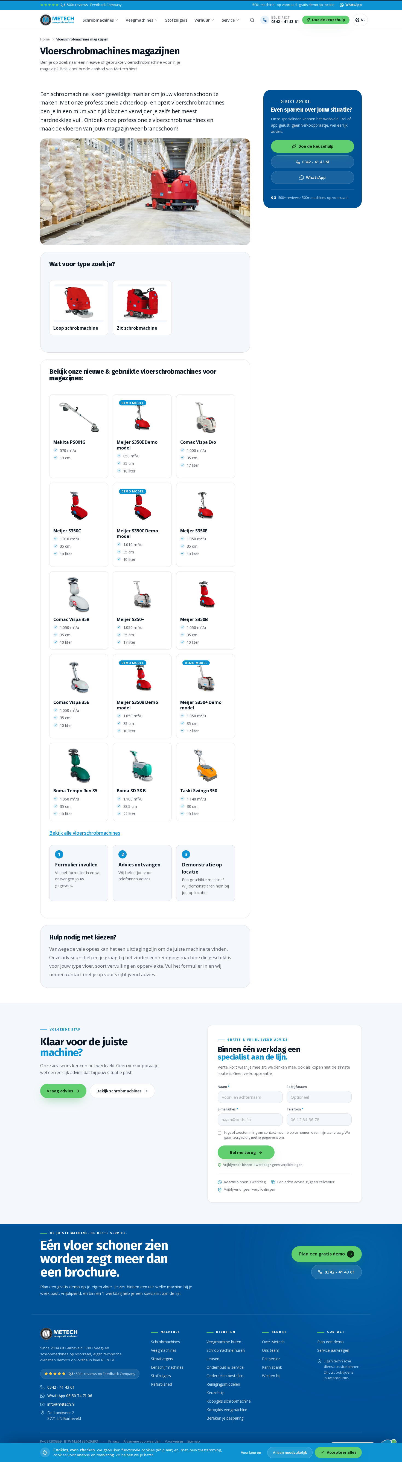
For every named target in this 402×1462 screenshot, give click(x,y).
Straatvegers (162, 1358)
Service (228, 20)
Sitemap (193, 1441)
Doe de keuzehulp (316, 146)
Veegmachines (139, 20)
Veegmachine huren (223, 1341)
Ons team (270, 1350)
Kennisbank (272, 1367)
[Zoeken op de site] (252, 20)
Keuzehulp (215, 1392)
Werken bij (271, 1375)
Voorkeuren (174, 1441)
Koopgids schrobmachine (228, 1401)
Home (45, 39)
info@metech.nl (61, 1404)
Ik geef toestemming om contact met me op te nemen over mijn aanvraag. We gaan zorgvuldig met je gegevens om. (287, 1135)
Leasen (212, 1358)
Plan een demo (330, 1341)
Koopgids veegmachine (226, 1409)
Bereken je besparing (224, 1418)
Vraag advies (60, 1090)
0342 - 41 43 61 (316, 161)
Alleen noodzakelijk (290, 1452)
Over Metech (273, 1341)
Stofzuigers (176, 20)
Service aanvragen (333, 1350)
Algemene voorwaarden (142, 1441)
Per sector (271, 1358)
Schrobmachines (98, 20)
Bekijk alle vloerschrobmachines (84, 833)
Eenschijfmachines (167, 1367)
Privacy (113, 1441)
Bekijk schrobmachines (119, 1090)
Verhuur (201, 20)
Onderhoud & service (224, 1367)
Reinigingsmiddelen (223, 1384)
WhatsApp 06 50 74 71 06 (69, 1395)
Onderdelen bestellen (224, 1375)
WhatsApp (315, 177)
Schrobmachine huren (225, 1350)
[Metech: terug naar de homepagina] (57, 19)
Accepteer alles (341, 1452)
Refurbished (161, 1384)
